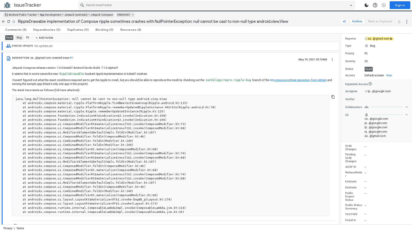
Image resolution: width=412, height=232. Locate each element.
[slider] (342, 129)
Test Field (351, 214)
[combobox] (217, 5)
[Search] (82, 5)
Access (350, 75)
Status (349, 68)
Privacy (7, 228)
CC (347, 114)
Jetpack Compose (102, 14)
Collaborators (353, 107)
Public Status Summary (353, 207)
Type (348, 45)
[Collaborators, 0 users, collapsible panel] (386, 107)
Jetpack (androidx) (76, 14)
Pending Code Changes (350, 158)
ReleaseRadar (353, 174)
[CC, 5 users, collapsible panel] (386, 115)
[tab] (16, 29)
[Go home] (3, 21)
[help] (375, 5)
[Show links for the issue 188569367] (133, 14)
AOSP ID (350, 166)
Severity (350, 61)
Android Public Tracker (23, 14)
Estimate (350, 181)
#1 (71, 57)
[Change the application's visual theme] (366, 5)
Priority (349, 53)
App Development (51, 14)
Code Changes (350, 147)
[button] (376, 46)
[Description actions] (332, 59)
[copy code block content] (333, 96)
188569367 (123, 14)
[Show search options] (351, 5)
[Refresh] (8, 21)
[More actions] (406, 21)
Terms (20, 228)
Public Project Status (349, 196)
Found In (350, 220)
